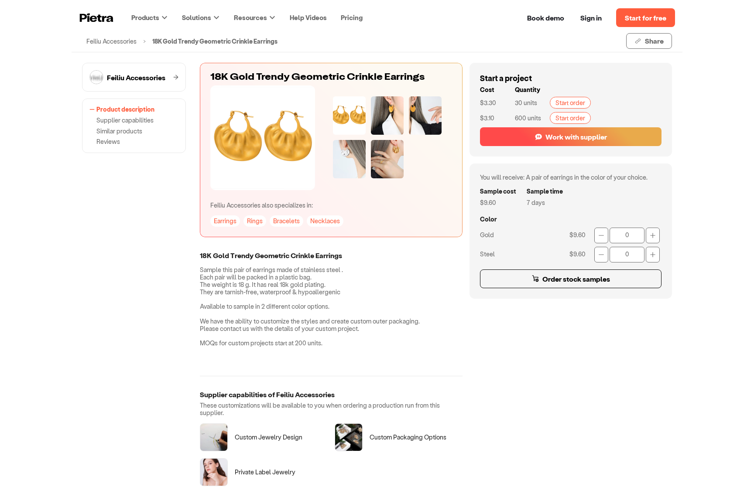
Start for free (645, 18)
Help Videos (308, 17)
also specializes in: (261, 205)
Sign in (591, 18)
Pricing (352, 17)
